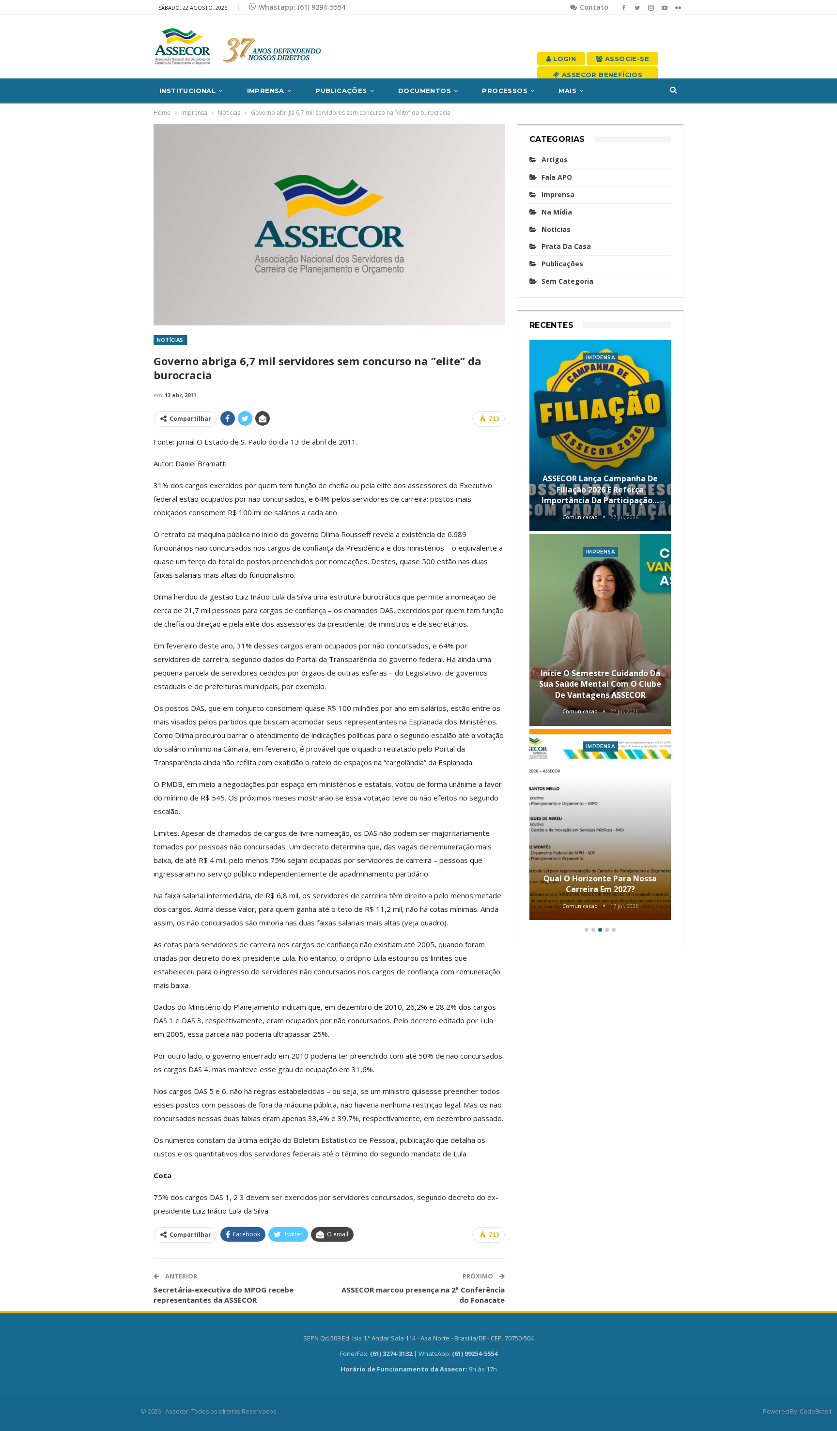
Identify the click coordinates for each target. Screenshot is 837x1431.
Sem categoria (567, 281)
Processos (504, 90)
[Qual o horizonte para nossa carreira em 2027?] (600, 825)
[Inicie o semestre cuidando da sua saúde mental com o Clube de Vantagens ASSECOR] (600, 630)
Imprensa (265, 90)
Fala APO (557, 177)
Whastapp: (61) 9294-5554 (302, 7)
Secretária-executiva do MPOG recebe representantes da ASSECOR (224, 1295)
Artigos (555, 159)
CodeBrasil (815, 1411)
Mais (567, 90)
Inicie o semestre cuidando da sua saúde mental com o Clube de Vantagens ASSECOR (600, 684)
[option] (600, 631)
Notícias (170, 340)
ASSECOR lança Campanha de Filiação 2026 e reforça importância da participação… (600, 489)
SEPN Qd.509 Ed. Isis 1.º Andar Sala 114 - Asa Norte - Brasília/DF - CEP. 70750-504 (418, 1338)
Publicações (341, 90)
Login (563, 58)
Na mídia (557, 211)
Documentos (424, 90)
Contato (593, 7)
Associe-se (626, 58)
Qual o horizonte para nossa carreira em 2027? (600, 883)
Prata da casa (566, 246)
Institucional (187, 90)
